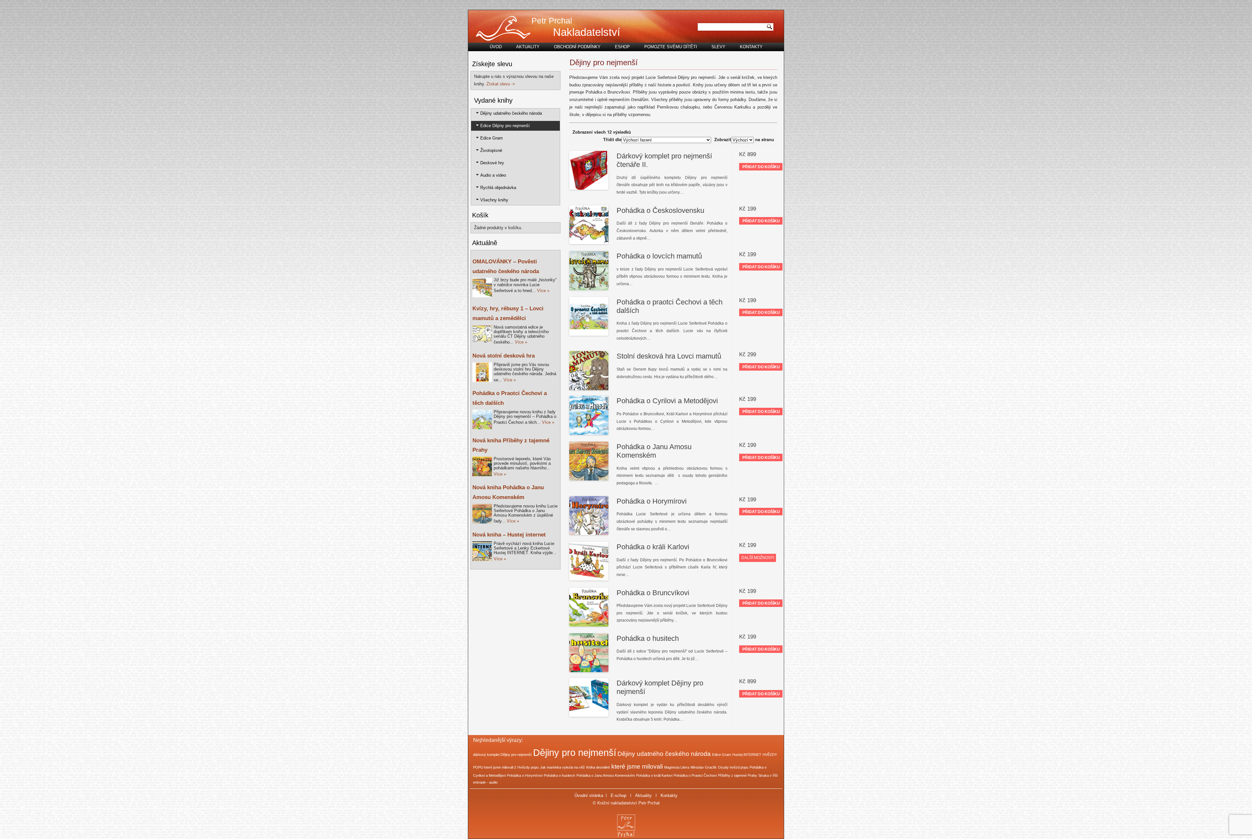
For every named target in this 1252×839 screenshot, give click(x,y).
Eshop (622, 46)
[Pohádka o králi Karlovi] (588, 562)
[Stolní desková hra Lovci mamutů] (588, 371)
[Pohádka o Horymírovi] (588, 516)
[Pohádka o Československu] (588, 225)
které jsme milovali (637, 766)
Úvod (496, 46)
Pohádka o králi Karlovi (653, 547)
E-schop (618, 795)
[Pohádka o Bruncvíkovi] (588, 608)
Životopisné (491, 150)
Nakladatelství (586, 32)
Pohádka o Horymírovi (652, 501)
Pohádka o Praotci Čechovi (695, 775)
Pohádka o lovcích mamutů (659, 256)
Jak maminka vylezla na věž (562, 767)
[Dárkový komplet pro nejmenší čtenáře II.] (588, 171)
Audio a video (493, 175)
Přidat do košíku (761, 167)
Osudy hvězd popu (733, 767)
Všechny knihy (494, 200)
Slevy (718, 46)
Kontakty (751, 46)
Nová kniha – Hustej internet (509, 535)
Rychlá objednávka (498, 187)
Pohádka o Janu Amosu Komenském (654, 451)
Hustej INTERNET (746, 755)
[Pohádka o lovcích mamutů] (588, 271)
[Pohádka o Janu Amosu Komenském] (588, 462)
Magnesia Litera (676, 767)
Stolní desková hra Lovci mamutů (669, 356)
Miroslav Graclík (704, 767)
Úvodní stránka (588, 795)
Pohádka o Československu (660, 210)
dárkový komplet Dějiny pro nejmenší (502, 755)
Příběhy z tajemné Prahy (737, 775)
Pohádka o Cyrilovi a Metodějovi (667, 401)
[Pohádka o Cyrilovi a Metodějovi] (588, 416)
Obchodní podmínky (577, 46)
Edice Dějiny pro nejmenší (505, 125)
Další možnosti (757, 557)
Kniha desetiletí (598, 767)
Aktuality (528, 46)
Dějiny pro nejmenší (574, 752)
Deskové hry (492, 162)
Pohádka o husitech (648, 638)
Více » (543, 290)
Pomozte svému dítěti (670, 46)
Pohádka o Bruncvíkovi (653, 593)
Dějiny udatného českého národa (511, 113)
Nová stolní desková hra (503, 356)
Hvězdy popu (528, 767)
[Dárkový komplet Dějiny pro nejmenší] (588, 698)
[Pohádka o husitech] (588, 653)
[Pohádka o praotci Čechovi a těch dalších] (588, 317)
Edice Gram (491, 138)
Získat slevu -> (500, 83)
